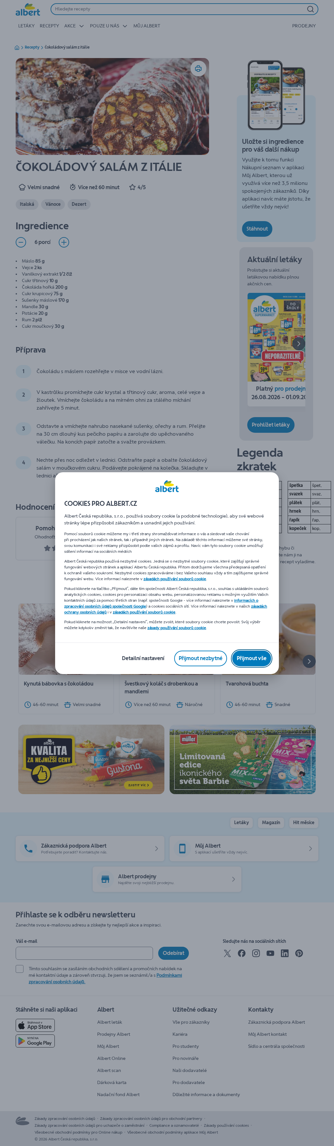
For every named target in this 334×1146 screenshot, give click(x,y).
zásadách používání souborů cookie (175, 579)
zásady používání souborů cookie (176, 628)
